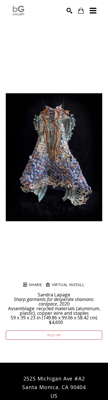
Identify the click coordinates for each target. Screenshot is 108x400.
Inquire (54, 335)
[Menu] (93, 10)
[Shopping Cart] (81, 10)
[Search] (69, 10)
